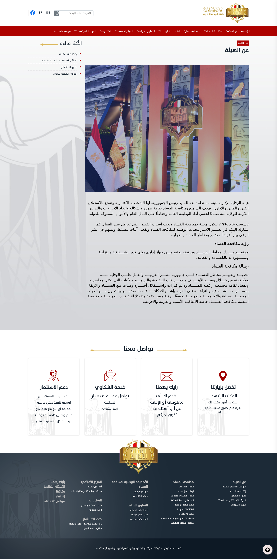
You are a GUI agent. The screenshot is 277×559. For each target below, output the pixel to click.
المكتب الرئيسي (223, 396)
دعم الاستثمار (92, 519)
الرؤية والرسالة (141, 491)
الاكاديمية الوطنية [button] (170, 31)
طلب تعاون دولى (139, 514)
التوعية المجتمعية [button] (86, 31)
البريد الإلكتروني (238, 505)
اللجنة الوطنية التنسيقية (182, 500)
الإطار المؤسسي (186, 491)
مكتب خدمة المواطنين (91, 505)
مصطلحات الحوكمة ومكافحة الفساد (177, 518)
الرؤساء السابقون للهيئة (234, 487)
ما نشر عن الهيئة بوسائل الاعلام (86, 491)
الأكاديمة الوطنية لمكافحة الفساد (130, 484)
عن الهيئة (243, 43)
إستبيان (60, 496)
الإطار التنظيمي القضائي (182, 496)
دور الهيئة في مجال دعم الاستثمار (85, 524)
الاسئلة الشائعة (54, 486)
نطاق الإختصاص (238, 496)
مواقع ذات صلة (62, 31)
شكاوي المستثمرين (92, 528)
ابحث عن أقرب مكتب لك (223, 402)
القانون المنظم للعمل (65, 74)
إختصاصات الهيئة (68, 54)
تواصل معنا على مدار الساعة (110, 399)
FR (40, 12)
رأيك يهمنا (58, 482)
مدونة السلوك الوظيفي (182, 523)
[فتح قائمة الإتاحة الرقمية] (267, 549)
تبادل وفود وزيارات (139, 519)
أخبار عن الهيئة (94, 487)
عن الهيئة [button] (232, 31)
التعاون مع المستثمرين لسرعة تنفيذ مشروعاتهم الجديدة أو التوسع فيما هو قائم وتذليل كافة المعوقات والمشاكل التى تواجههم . (53, 409)
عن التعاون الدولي (139, 510)
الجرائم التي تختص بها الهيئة (232, 500)
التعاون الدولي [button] (146, 31)
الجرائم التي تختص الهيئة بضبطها (59, 60)
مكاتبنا (60, 491)
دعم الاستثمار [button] (192, 31)
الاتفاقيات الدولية (185, 509)
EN (48, 12)
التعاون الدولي (138, 505)
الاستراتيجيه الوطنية (184, 505)
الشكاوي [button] (106, 31)
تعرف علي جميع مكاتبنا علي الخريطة (223, 410)
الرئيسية (246, 31)
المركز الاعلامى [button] (124, 31)
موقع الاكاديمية (140, 496)
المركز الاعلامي (91, 482)
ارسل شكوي (110, 408)
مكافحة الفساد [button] (214, 31)
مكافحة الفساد (183, 482)
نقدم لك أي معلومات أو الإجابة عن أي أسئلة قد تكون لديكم (167, 405)
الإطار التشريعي (186, 487)
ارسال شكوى (95, 510)
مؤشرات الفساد (186, 514)
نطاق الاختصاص (68, 67)
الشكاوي (95, 500)
